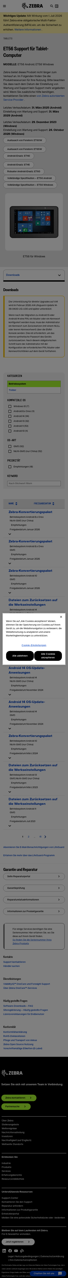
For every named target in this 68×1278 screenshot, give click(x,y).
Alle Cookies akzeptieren (48, 656)
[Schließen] (61, 616)
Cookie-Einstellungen (34, 645)
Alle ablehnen (20, 656)
